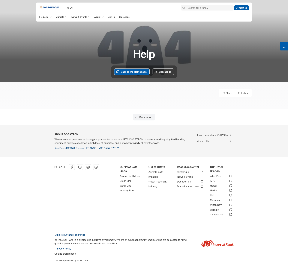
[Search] (183, 8)
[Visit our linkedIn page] (80, 167)
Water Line (125, 185)
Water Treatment (157, 181)
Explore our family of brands (69, 234)
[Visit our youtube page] (96, 167)
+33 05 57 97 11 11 (109, 148)
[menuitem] (45, 16)
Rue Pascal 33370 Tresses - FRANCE (75, 148)
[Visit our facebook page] (72, 167)
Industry (152, 186)
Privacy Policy (63, 248)
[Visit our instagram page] (88, 167)
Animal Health (155, 171)
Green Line (125, 180)
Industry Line (127, 190)
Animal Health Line (130, 176)
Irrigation (153, 176)
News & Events (185, 176)
